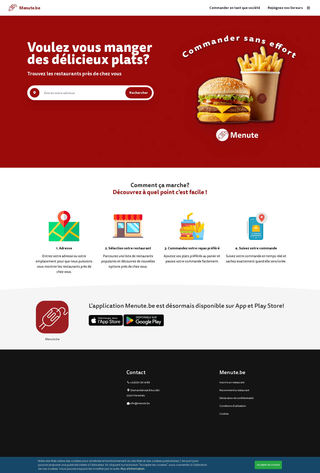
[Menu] (308, 8)
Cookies (224, 414)
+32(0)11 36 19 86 (140, 382)
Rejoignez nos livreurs (285, 8)
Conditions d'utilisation (232, 406)
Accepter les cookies (268, 465)
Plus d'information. (133, 469)
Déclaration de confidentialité (236, 398)
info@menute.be (140, 403)
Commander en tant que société (234, 8)
